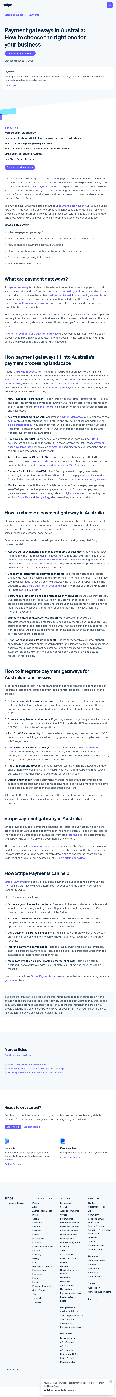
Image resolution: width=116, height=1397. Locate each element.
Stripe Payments (15, 881)
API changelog (67, 1350)
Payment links (39, 1270)
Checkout (37, 1222)
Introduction (11, 127)
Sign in (91, 1298)
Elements (37, 1242)
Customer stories (96, 1206)
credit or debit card (59, 295)
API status (65, 1346)
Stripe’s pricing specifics (70, 857)
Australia (52, 178)
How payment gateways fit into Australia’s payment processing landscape (43, 138)
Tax (34, 1294)
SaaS (62, 1250)
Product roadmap (96, 1260)
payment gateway (17, 287)
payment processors (82, 383)
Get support (94, 1287)
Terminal (36, 1298)
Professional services (70, 1292)
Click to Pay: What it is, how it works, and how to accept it (37, 1068)
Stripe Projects (67, 1358)
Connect (36, 1230)
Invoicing (36, 1254)
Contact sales (31, 1126)
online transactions (19, 424)
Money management (70, 1242)
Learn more (10, 85)
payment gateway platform (93, 295)
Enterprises (66, 1202)
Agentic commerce (69, 1210)
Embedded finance (69, 1222)
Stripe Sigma (38, 1290)
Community (93, 1214)
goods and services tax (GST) (58, 465)
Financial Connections (43, 1246)
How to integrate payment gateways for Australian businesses (37, 148)
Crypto (35, 1234)
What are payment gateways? (20, 132)
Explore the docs (69, 1157)
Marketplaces (67, 1238)
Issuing (35, 1258)
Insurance (65, 1277)
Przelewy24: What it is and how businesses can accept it (37, 1072)
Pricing (35, 1202)
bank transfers (47, 406)
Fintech (63, 1262)
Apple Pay (24, 497)
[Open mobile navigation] (110, 5)
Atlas (34, 1206)
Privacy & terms (96, 1226)
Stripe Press (94, 1272)
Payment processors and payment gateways (32, 333)
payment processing (41, 846)
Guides (91, 1202)
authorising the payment (34, 303)
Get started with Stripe (19, 53)
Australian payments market (42, 186)
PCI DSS (48, 379)
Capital (35, 1218)
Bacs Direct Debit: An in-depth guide (27, 1064)
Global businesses (69, 1230)
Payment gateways (60, 387)
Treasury (36, 1301)
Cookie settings (96, 1245)
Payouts (36, 1278)
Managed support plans (99, 1291)
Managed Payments (42, 1266)
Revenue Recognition (42, 1286)
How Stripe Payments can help (20, 159)
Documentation (68, 1338)
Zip (70, 446)
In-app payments (68, 1234)
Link (34, 1262)
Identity (36, 1250)
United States (13, 383)
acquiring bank (71, 291)
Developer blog (67, 1361)
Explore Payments (14, 1164)
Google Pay (42, 497)
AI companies (66, 1254)
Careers (92, 1264)
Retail (63, 1300)
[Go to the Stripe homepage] (8, 1198)
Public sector (66, 1296)
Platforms (65, 1246)
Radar (35, 1282)
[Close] (110, 1382)
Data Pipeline (38, 1238)
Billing (35, 1214)
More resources (14, 14)
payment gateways (70, 205)
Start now (12, 1126)
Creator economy (69, 1258)
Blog (90, 1210)
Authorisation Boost (42, 1210)
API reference (67, 1342)
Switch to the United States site (60, 1390)
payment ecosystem (29, 371)
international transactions (51, 559)
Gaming (64, 1266)
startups (74, 834)
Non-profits (66, 1288)
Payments (34, 14)
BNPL (95, 438)
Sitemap (92, 1241)
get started (11, 980)
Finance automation (70, 1226)
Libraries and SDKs (69, 1354)
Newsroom (93, 1268)
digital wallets (73, 493)
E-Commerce (66, 1218)
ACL (10, 420)
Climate (36, 1226)
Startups (64, 1206)
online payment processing (43, 585)
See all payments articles (18, 1055)
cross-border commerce (41, 563)
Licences (92, 1237)
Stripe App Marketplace (71, 1315)
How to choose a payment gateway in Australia (29, 143)
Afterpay (57, 446)
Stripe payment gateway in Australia (24, 153)
